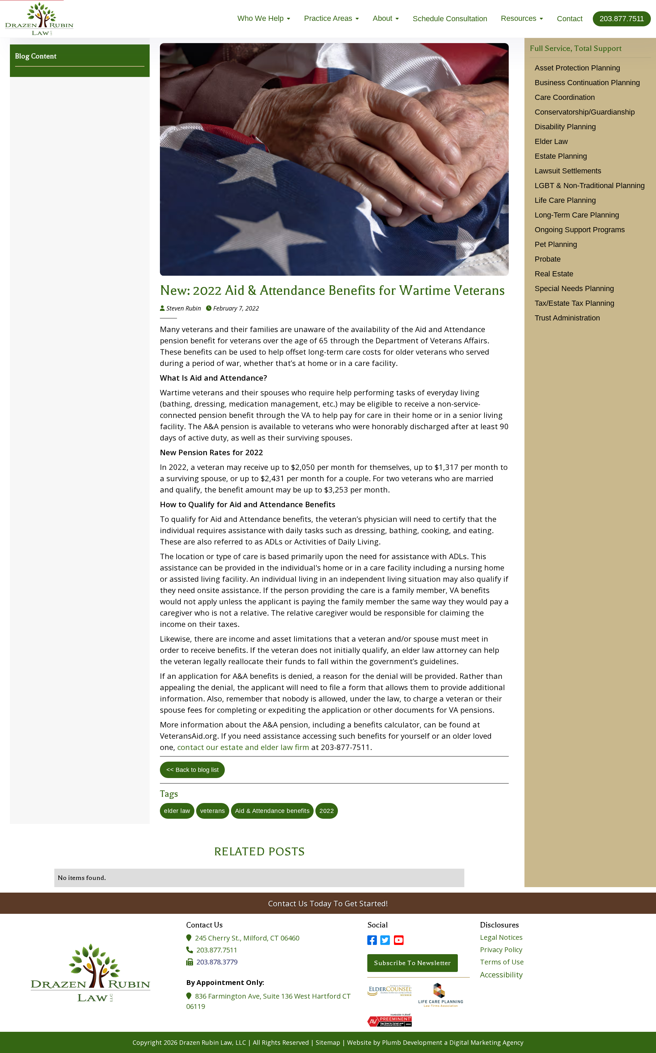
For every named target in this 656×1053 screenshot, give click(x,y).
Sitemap (328, 1042)
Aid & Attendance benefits (272, 810)
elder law (177, 810)
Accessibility (501, 974)
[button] (264, 19)
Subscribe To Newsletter (412, 963)
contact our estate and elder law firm (243, 747)
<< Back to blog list (192, 769)
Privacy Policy (501, 949)
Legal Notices (501, 937)
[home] (39, 18)
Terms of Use (502, 962)
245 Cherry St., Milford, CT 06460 (247, 938)
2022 (326, 810)
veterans (212, 810)
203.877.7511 (216, 950)
